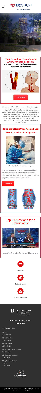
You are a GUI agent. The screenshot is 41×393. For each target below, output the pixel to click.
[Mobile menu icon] (3, 7)
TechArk (27, 391)
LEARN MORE (20, 97)
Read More (8, 184)
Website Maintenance (18, 391)
